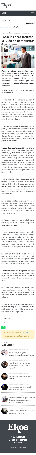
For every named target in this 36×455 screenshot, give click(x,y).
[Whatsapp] (3, 327)
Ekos (4, 33)
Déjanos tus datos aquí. (18, 447)
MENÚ (4, 13)
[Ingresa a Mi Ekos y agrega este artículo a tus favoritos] (4, 323)
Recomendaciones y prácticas (19, 33)
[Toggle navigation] (32, 13)
